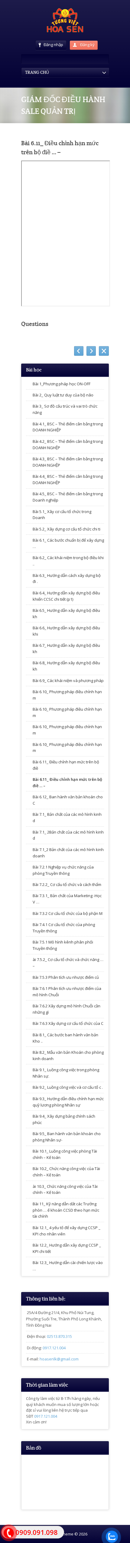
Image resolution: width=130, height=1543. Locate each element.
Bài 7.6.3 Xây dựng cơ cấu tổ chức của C (68, 1023)
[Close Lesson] (104, 351)
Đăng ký (87, 44)
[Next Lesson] (91, 351)
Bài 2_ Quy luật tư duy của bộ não (63, 395)
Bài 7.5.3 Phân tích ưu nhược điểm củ (66, 977)
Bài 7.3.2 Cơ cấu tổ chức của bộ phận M (67, 913)
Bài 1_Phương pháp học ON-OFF (61, 384)
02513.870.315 (59, 1336)
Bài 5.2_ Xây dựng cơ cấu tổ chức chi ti (66, 529)
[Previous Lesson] (78, 351)
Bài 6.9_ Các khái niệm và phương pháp (68, 680)
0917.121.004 (54, 1348)
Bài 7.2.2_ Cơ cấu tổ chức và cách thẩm (67, 884)
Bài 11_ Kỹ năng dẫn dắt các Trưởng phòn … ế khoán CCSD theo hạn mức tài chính (66, 1210)
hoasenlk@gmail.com (59, 1359)
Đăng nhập (53, 44)
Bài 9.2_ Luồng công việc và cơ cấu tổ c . (68, 1087)
